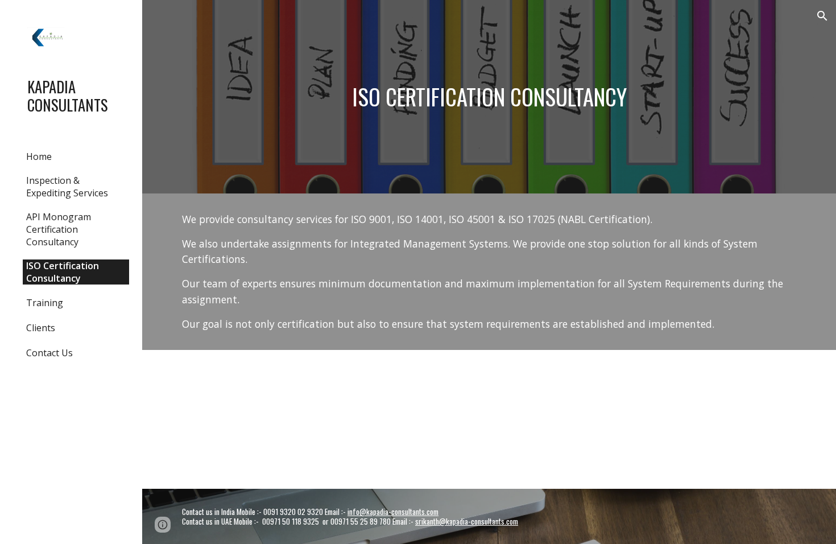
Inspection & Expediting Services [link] (67, 186)
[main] (489, 96)
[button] (822, 16)
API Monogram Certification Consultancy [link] (58, 229)
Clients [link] (40, 328)
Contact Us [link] (49, 353)
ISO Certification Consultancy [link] (62, 272)
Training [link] (44, 302)
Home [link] (39, 156)
